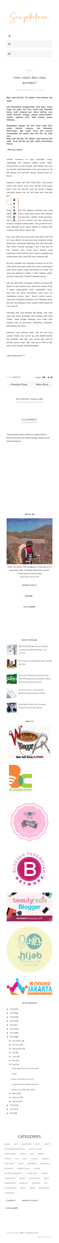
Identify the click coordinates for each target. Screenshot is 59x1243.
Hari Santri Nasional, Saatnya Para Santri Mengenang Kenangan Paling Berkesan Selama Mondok (34, 678)
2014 (12, 1033)
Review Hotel (34, 1178)
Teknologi (23, 1183)
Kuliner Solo (31, 1173)
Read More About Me (29, 576)
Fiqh (16, 1159)
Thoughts (36, 1183)
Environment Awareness (15, 1149)
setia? (14, 1073)
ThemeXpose (32, 1233)
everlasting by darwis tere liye (25, 1084)
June (14, 1056)
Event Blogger (35, 1149)
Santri (46, 1178)
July (14, 1052)
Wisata (32, 1188)
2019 (12, 1013)
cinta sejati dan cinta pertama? (25, 1068)
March (15, 1093)
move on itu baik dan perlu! (24, 1089)
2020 (12, 1009)
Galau (29, 70)
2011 (12, 1109)
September (17, 1048)
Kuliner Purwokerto (13, 1173)
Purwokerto (10, 1178)
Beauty (47, 1144)
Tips (45, 1183)
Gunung (34, 1159)
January (15, 1101)
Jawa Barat (32, 1163)
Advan (7, 1144)
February (16, 1097)
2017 (12, 1021)
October (16, 1044)
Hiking (20, 1163)
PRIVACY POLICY (30, 1200)
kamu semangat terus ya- (23, 1079)
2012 (12, 1105)
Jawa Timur (45, 1163)
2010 (12, 1113)
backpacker (26, 1144)
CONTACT (11, 1200)
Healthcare (9, 1163)
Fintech (8, 1159)
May (14, 1060)
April (14, 1064)
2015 (12, 1029)
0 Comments (15, 377)
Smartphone (10, 1183)
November (16, 1040)
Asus (16, 1144)
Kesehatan (9, 1168)
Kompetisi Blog (23, 1168)
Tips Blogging (10, 1188)
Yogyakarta (10, 1193)
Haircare (45, 1159)
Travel (23, 1188)
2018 (12, 1017)
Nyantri (44, 1173)
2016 (12, 1025)
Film (32, 1154)
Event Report (10, 1154)
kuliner (37, 1168)
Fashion (23, 1154)
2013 (12, 1036)
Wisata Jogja (44, 1188)
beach (37, 1144)
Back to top (44, 1237)
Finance (41, 1154)
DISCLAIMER (12, 1208)
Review (22, 1178)
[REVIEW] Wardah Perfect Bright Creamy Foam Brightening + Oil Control (33, 649)
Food (24, 1159)
